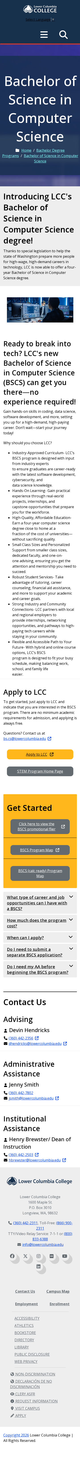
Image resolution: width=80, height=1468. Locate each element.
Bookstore (25, 1332)
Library (21, 1347)
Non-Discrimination (34, 1374)
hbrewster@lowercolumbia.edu (35, 1160)
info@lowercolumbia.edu (43, 1244)
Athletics (24, 1325)
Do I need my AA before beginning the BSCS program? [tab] (37, 969)
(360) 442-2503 (21, 1154)
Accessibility (26, 1318)
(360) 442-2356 (21, 1038)
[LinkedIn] (38, 1266)
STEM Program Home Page (40, 771)
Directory (24, 1339)
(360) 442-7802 (21, 1092)
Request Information (36, 1401)
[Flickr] (51, 1256)
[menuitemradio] (44, 34)
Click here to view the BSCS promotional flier (36, 826)
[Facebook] (12, 1256)
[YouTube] (64, 1256)
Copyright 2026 (16, 1435)
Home (26, 150)
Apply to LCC (36, 754)
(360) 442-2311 (25, 1222)
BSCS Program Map (36, 850)
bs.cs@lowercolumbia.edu (24, 738)
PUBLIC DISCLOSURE (32, 1354)
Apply (20, 1415)
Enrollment (60, 1303)
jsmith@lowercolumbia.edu (31, 1098)
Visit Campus (27, 1408)
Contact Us (25, 1291)
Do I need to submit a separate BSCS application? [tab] (34, 952)
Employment (26, 1303)
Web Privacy (25, 1361)
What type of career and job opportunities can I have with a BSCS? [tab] (37, 902)
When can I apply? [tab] (25, 937)
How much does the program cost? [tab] (36, 923)
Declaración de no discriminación (31, 1384)
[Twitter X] (25, 1256)
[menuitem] (40, 9)
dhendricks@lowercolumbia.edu (35, 1043)
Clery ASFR (24, 1393)
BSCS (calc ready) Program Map (40, 873)
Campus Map (58, 1291)
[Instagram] (38, 1256)
